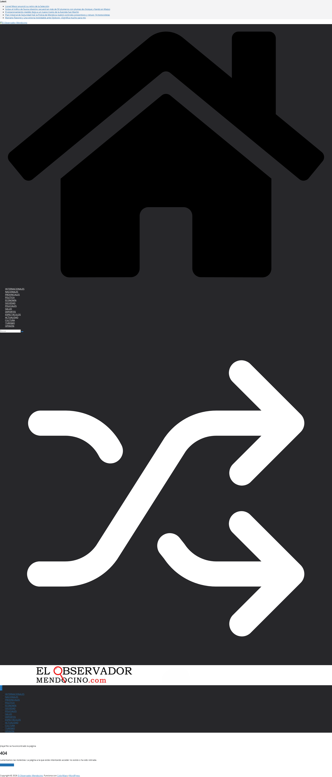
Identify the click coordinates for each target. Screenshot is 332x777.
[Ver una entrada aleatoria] (166, 663)
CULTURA (10, 320)
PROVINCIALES (12, 294)
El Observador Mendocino (30, 775)
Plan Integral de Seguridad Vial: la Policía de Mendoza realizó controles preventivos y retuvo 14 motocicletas (57, 14)
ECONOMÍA (10, 300)
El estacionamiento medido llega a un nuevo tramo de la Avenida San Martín (42, 12)
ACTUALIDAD (11, 317)
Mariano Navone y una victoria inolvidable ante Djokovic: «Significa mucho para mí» (45, 17)
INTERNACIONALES (14, 289)
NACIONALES (11, 291)
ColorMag (62, 775)
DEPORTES (10, 311)
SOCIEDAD (10, 303)
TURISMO (10, 323)
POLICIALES (11, 306)
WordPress (74, 775)
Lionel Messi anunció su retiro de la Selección (27, 6)
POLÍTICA (10, 297)
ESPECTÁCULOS (13, 314)
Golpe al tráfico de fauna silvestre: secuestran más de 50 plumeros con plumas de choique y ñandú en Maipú (57, 9)
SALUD (8, 308)
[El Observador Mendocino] (166, 284)
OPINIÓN (9, 326)
